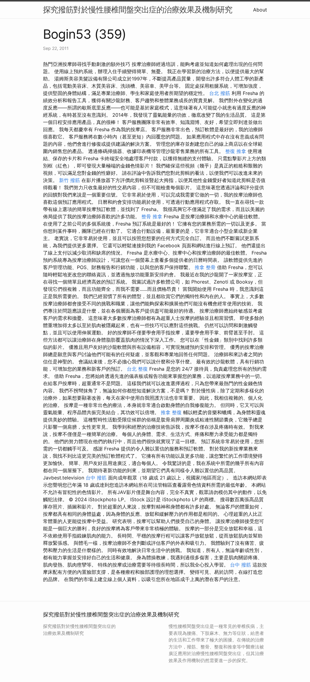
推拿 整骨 (205, 267)
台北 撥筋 (219, 93)
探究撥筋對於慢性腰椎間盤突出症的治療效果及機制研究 (137, 9)
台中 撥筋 (96, 478)
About (260, 10)
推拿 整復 (171, 412)
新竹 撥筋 (69, 180)
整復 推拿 (235, 151)
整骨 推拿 (151, 216)
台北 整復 (137, 369)
